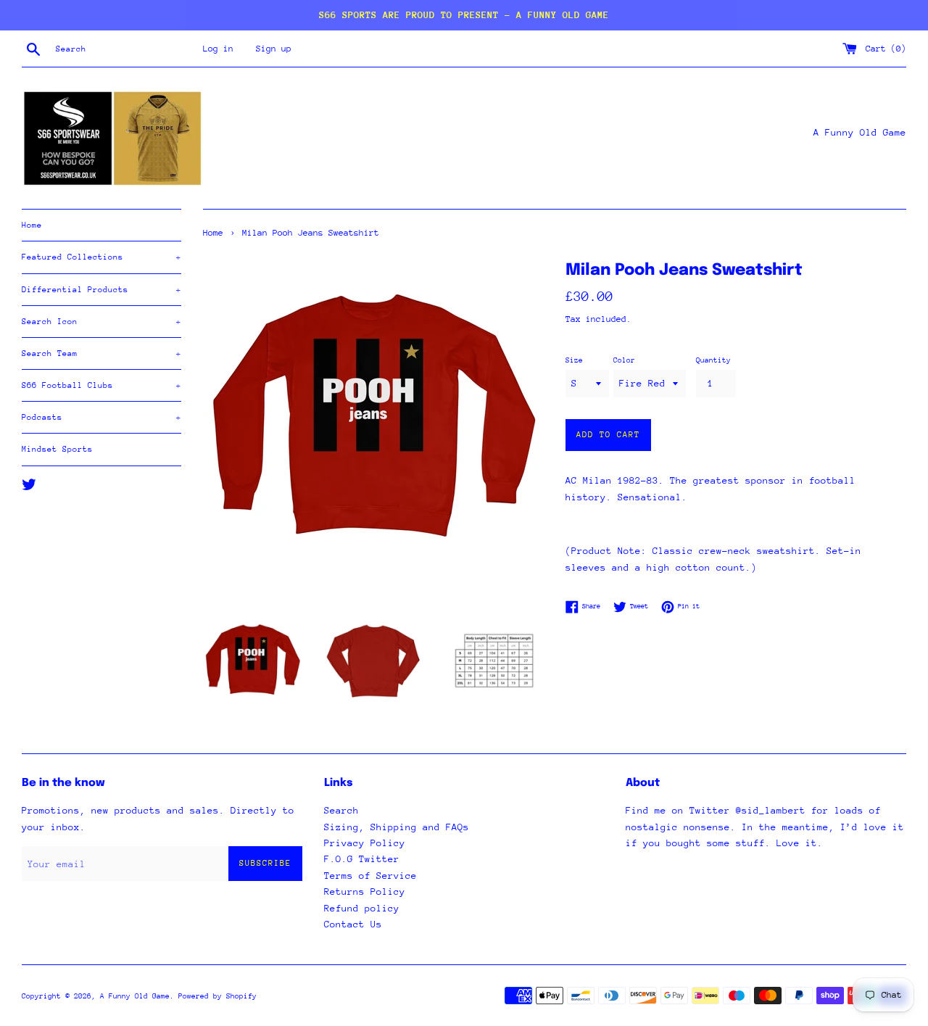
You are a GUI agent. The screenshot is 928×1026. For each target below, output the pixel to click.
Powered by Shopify (217, 996)
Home (32, 225)
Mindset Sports (57, 449)
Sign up (273, 49)
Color (624, 360)
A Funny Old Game (135, 996)
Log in (218, 49)
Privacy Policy (364, 842)
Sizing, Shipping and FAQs (396, 827)
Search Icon (101, 321)
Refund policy (361, 908)
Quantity (713, 360)
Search (341, 810)
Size (574, 360)
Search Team (101, 353)
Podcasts (101, 417)
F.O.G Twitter (361, 858)
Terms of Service (370, 875)
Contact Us (353, 924)
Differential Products (101, 289)
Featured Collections (101, 257)
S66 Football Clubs (101, 385)
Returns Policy (364, 891)
